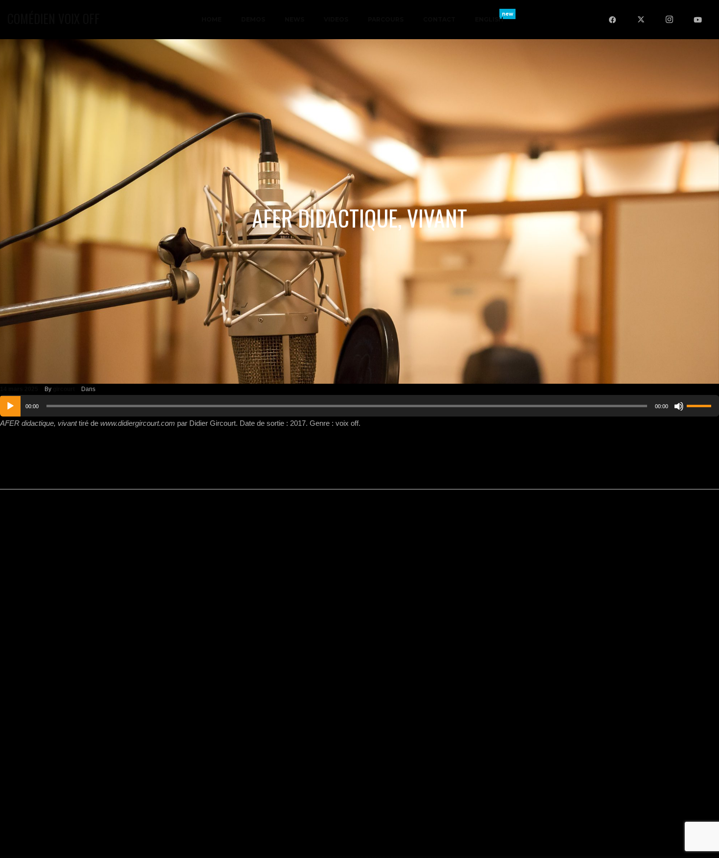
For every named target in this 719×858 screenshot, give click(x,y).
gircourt (64, 389)
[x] (640, 19)
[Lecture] (10, 406)
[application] (359, 406)
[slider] (700, 405)
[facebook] (612, 19)
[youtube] (697, 19)
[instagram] (669, 19)
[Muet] (679, 406)
